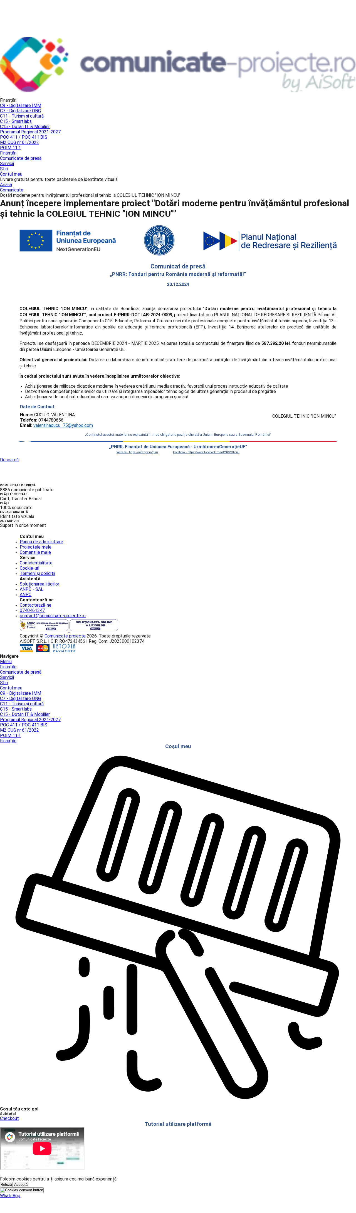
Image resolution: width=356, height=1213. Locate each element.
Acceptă (21, 1184)
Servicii (7, 163)
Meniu (6, 661)
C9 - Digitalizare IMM (20, 105)
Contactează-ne (35, 605)
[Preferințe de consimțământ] (22, 1190)
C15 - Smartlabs (16, 121)
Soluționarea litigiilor (39, 584)
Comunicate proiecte (65, 636)
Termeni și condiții (37, 573)
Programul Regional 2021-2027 (30, 131)
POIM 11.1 (10, 147)
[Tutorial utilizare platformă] (0, 96)
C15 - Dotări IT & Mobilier (25, 126)
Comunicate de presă (20, 158)
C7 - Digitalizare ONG (20, 110)
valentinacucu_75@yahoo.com (63, 425)
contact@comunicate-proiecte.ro (53, 615)
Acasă (6, 184)
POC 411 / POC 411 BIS (23, 137)
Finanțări (8, 153)
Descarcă (9, 459)
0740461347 (32, 610)
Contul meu (11, 174)
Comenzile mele (35, 552)
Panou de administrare (41, 541)
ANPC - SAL (31, 589)
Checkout (9, 1118)
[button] (10, 1195)
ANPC (25, 594)
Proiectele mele (35, 547)
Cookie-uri (29, 568)
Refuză (6, 1184)
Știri (4, 168)
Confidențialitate (36, 563)
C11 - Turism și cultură (22, 116)
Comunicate (11, 190)
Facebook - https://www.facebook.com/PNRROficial (206, 452)
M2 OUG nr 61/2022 (19, 142)
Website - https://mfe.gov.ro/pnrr (137, 452)
